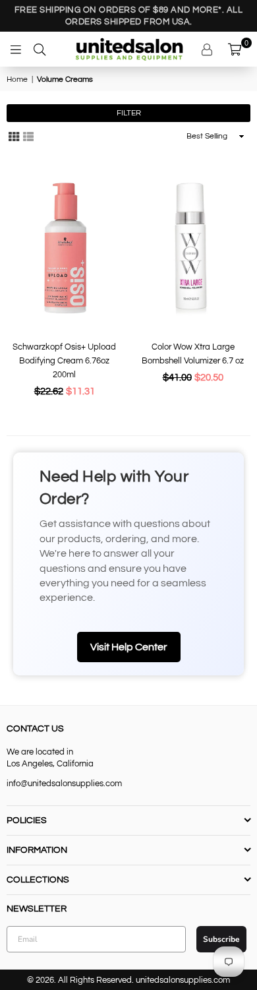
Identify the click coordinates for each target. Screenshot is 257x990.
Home (17, 79)
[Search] (39, 49)
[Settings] (208, 49)
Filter (129, 113)
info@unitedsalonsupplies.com (64, 783)
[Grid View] (14, 136)
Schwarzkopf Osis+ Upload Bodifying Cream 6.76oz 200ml (64, 360)
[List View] (28, 136)
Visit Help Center (128, 647)
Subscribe (221, 939)
